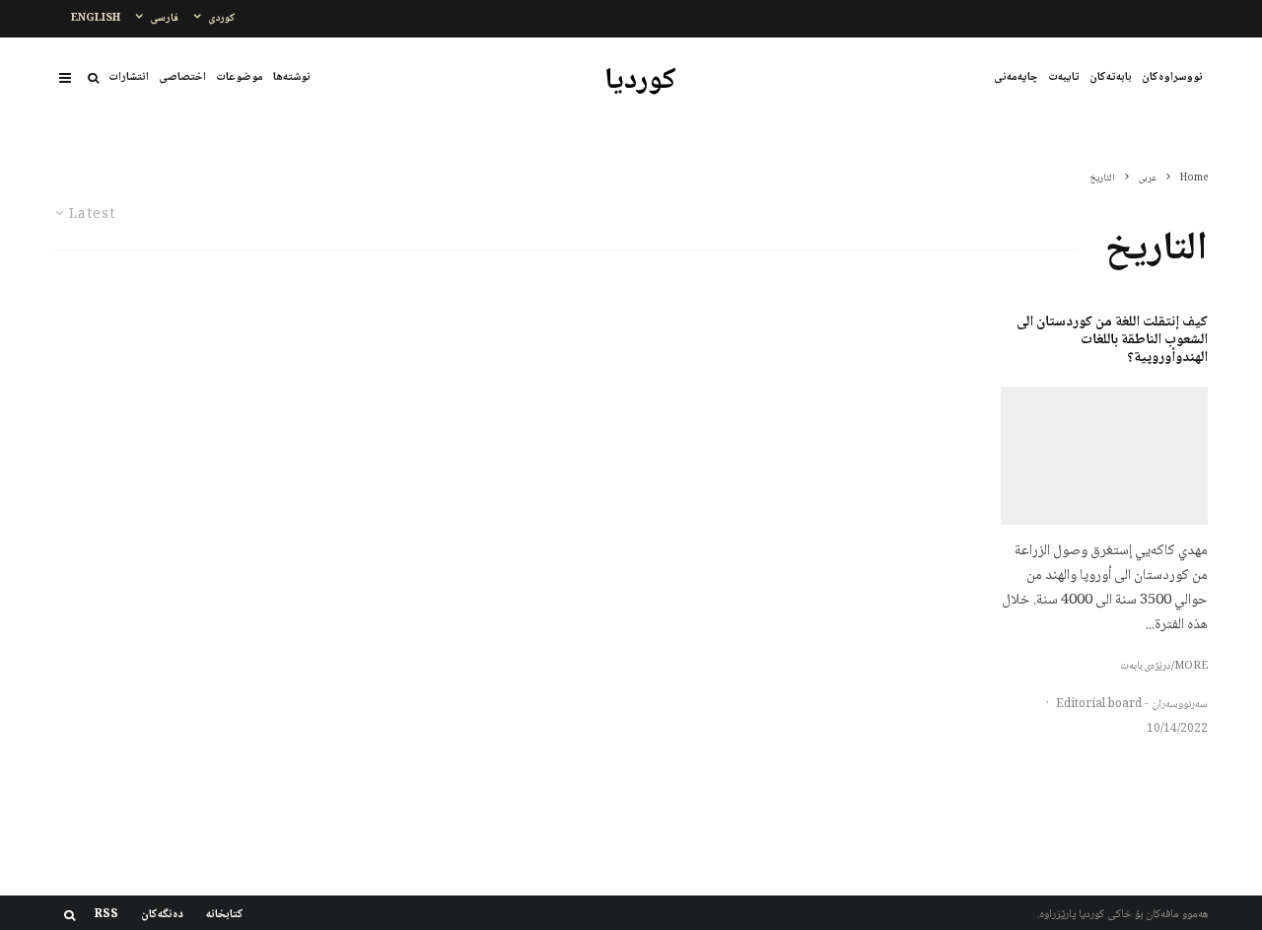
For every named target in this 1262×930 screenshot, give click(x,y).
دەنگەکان (162, 915)
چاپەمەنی (1016, 77)
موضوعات (239, 77)
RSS (106, 915)
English (95, 18)
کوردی (222, 18)
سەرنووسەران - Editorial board (1132, 704)
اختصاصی (182, 77)
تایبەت (1064, 77)
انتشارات (128, 77)
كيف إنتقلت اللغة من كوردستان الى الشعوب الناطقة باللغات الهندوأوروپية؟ (1112, 340)
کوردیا (640, 82)
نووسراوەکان (1172, 77)
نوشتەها (292, 77)
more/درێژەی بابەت (1164, 667)
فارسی (164, 18)
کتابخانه (225, 915)
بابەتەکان (1110, 77)
